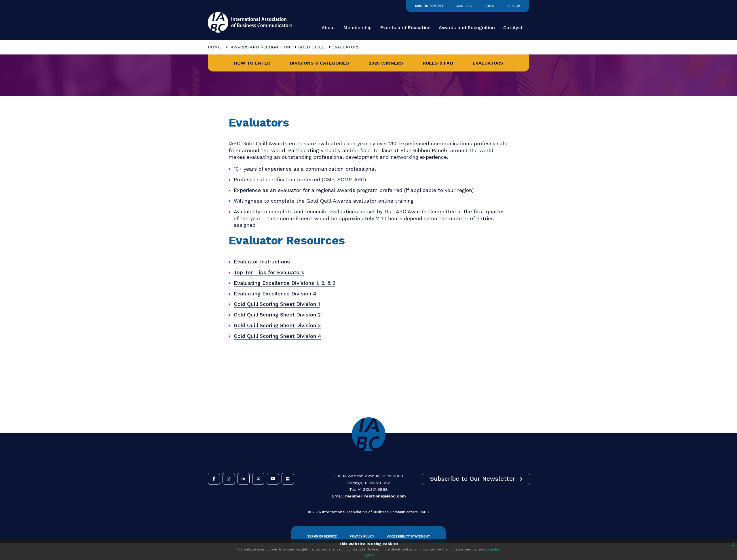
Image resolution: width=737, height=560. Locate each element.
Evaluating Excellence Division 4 (275, 294)
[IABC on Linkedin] (244, 479)
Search (514, 6)
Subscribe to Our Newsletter (472, 478)
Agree (368, 555)
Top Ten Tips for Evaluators (269, 272)
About (328, 27)
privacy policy (489, 549)
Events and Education (405, 27)
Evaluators (488, 63)
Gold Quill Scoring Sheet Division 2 (277, 315)
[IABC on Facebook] (214, 479)
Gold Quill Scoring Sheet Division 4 (277, 336)
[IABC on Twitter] (258, 479)
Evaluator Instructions (262, 262)
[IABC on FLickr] (288, 479)
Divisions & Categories (319, 63)
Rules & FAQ (438, 63)
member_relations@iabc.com (375, 496)
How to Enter (252, 63)
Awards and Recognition (467, 27)
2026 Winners (386, 63)
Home (214, 47)
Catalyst (513, 27)
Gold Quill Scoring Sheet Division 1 (277, 304)
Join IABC (464, 6)
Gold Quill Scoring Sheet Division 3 (277, 325)
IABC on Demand (429, 6)
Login (490, 6)
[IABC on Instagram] (229, 479)
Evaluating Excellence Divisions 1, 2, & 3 (284, 283)
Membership (357, 27)
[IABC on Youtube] (273, 479)
